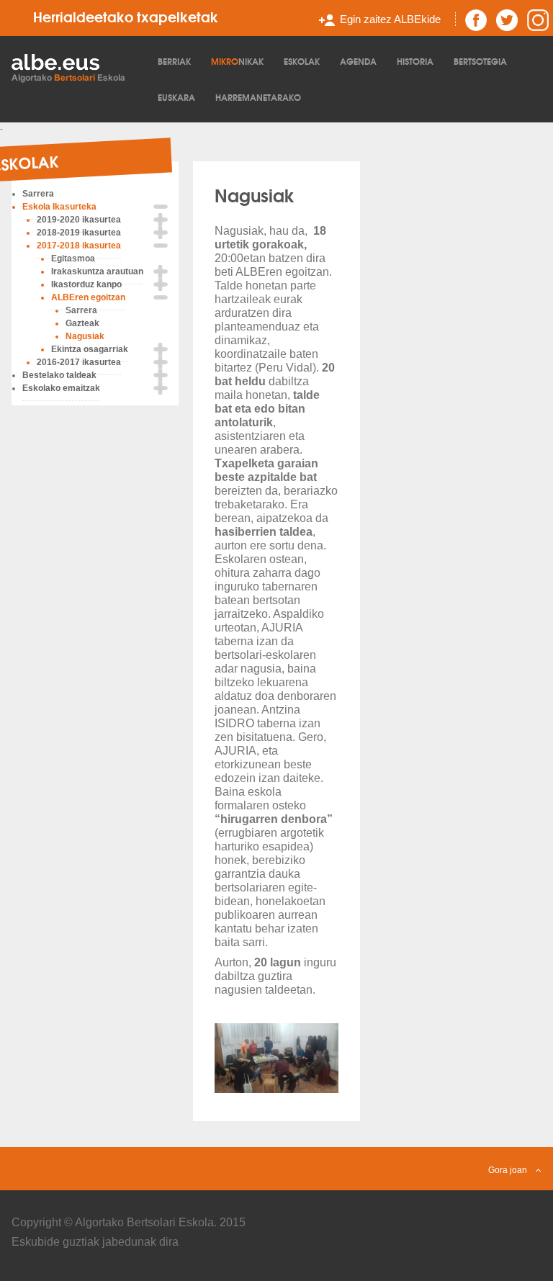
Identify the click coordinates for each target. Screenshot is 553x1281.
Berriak (174, 61)
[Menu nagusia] (76, 67)
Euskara (176, 97)
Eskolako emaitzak (61, 388)
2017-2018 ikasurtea (79, 246)
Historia (415, 61)
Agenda (358, 61)
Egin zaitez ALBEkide (390, 19)
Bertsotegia (480, 61)
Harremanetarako (258, 97)
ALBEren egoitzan (88, 297)
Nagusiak (255, 194)
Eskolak (302, 61)
